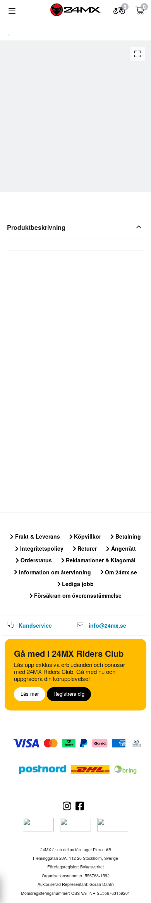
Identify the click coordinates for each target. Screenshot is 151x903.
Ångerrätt (123, 548)
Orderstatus (35, 560)
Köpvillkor (86, 536)
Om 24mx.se (120, 572)
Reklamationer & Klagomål (100, 560)
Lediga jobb (77, 584)
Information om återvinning (54, 572)
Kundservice (35, 625)
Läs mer (30, 693)
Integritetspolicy (41, 548)
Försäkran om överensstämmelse (77, 595)
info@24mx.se (107, 625)
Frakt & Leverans (37, 536)
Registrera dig (68, 693)
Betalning (127, 536)
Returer (86, 548)
